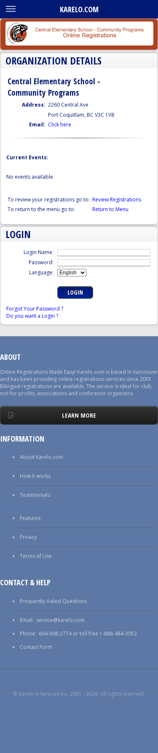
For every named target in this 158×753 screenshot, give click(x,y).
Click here (59, 124)
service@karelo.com (60, 620)
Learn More (79, 415)
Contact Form (36, 647)
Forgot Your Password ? (34, 308)
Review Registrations (116, 199)
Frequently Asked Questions (53, 601)
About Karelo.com (41, 457)
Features (30, 518)
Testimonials (35, 494)
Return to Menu (110, 209)
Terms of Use (36, 556)
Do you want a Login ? (32, 315)
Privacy (28, 537)
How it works (35, 476)
